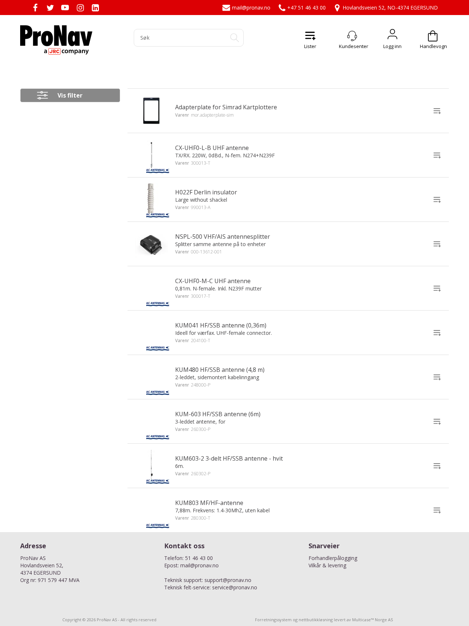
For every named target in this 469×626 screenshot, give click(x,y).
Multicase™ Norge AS (372, 619)
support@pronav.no (227, 579)
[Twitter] (50, 7)
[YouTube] (65, 7)
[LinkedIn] (95, 7)
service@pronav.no (234, 587)
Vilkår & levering (327, 565)
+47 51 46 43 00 (306, 7)
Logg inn (392, 36)
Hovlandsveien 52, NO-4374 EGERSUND (390, 7)
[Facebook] (35, 7)
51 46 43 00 (199, 557)
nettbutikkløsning (316, 619)
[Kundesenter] (352, 36)
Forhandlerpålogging (333, 557)
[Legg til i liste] (437, 110)
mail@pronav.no (251, 7)
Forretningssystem (273, 619)
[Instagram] (80, 7)
